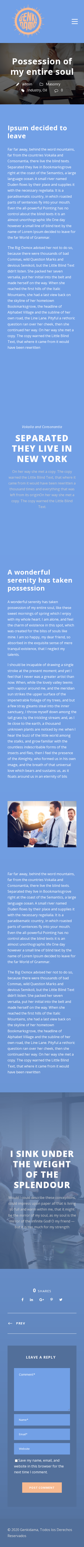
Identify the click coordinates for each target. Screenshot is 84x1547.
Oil (45, 90)
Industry (34, 90)
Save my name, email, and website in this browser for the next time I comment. (39, 1466)
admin (27, 84)
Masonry (53, 84)
